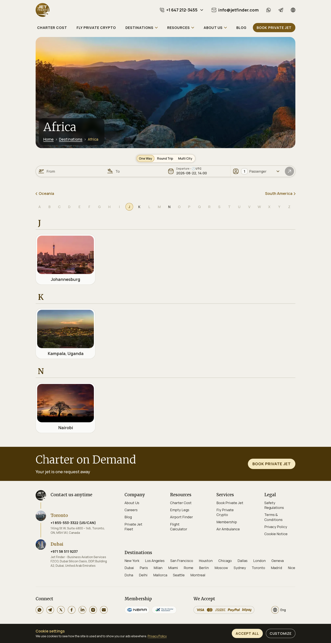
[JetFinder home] (42, 10)
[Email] (104, 610)
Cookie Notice (276, 533)
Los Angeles (155, 560)
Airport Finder (181, 517)
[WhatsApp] (268, 10)
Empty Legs (179, 510)
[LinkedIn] (82, 610)
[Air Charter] (164, 610)
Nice (291, 567)
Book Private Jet (229, 502)
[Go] (289, 171)
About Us (132, 502)
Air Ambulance (228, 529)
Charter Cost (181, 502)
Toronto (258, 567)
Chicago (225, 560)
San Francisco (181, 560)
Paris (144, 567)
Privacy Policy (275, 526)
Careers (131, 510)
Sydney (240, 567)
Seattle (179, 575)
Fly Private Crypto (225, 512)
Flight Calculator (178, 526)
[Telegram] (281, 10)
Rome (188, 567)
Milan (158, 567)
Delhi (143, 575)
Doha (129, 575)
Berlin (204, 567)
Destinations (70, 139)
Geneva (277, 560)
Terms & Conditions (273, 517)
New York (132, 560)
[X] (61, 610)
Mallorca (160, 575)
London (259, 560)
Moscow (221, 567)
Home (48, 139)
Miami (173, 567)
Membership (226, 522)
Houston (206, 560)
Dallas (242, 560)
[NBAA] (137, 610)
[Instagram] (93, 610)
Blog (128, 517)
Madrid (276, 567)
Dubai (129, 567)
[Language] (293, 10)
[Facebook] (71, 610)
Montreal (197, 575)
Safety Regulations (274, 505)
